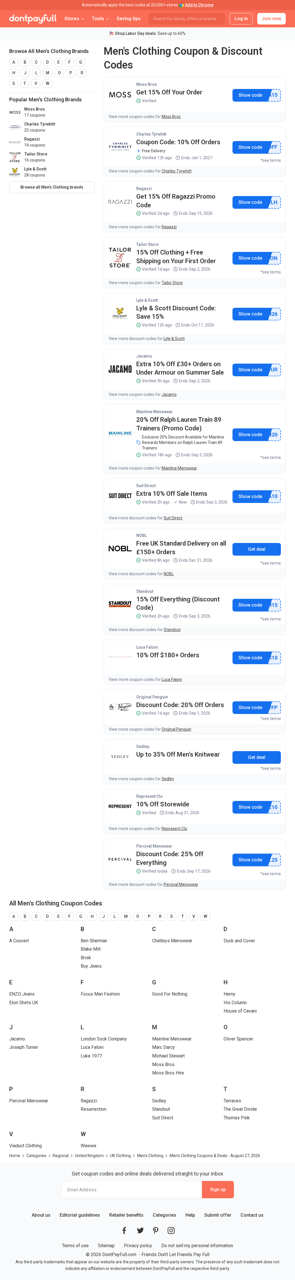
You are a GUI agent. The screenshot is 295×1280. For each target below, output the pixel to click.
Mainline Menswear (154, 411)
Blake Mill (91, 949)
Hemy (229, 994)
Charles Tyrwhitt (151, 134)
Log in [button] (241, 18)
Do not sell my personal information (197, 1245)
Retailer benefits (126, 1215)
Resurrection (93, 1109)
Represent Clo (149, 796)
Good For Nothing (169, 994)
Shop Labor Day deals (135, 33)
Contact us (252, 1215)
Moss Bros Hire (168, 1073)
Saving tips (129, 18)
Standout (144, 591)
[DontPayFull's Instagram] (171, 1230)
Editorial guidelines (80, 1215)
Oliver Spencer (238, 1039)
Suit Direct (146, 485)
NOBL (141, 535)
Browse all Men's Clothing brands (51, 187)
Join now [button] (271, 18)
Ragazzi (144, 188)
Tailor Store (147, 244)
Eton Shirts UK (23, 1002)
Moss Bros (146, 84)
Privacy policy (138, 1245)
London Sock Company (104, 1039)
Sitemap (106, 1245)
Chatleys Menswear (172, 940)
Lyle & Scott (147, 300)
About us (41, 1215)
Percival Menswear (154, 846)
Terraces (232, 1101)
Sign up (218, 1189)
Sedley (142, 746)
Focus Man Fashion (100, 994)
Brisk (86, 957)
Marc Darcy (163, 1047)
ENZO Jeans (22, 994)
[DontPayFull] (32, 18)
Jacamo (144, 356)
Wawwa (88, 1145)
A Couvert (19, 940)
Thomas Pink (237, 1118)
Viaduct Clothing (25, 1145)
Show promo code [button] (250, 95)
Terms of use (75, 1245)
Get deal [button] (256, 549)
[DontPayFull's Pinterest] (155, 1230)
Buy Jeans (91, 966)
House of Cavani (240, 1011)
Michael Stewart (168, 1056)
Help (190, 1215)
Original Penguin (152, 697)
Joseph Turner (23, 1047)
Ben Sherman (94, 940)
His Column (235, 1002)
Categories (164, 1215)
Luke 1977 (91, 1056)
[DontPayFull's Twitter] (140, 1230)
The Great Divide (240, 1109)
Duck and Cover (239, 940)
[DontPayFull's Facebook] (124, 1230)
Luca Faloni (147, 647)
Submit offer (217, 1215)
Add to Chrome (199, 5)
